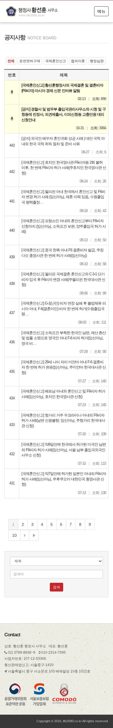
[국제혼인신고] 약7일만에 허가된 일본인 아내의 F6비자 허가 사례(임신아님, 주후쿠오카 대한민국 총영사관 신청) (63, 478)
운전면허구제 (29, 61)
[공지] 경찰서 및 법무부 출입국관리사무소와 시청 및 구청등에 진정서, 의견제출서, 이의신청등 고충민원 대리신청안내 (63, 114)
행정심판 (97, 61)
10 (14, 535)
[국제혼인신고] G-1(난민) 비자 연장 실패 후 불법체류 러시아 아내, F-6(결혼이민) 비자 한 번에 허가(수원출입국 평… (63, 308)
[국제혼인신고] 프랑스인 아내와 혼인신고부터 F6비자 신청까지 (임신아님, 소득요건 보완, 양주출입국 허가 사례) (63, 226)
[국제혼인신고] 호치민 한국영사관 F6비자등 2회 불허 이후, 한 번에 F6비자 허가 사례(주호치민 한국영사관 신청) (63, 167)
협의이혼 (78, 61)
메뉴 (101, 11)
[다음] (24, 535)
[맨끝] (34, 535)
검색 (56, 587)
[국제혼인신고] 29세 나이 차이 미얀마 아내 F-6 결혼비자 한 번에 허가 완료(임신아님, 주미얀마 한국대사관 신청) (63, 367)
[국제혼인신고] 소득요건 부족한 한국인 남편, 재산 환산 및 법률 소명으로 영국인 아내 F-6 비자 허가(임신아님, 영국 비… (63, 338)
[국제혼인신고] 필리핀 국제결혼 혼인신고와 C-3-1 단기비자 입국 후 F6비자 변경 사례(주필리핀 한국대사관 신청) (63, 279)
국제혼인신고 (55, 61)
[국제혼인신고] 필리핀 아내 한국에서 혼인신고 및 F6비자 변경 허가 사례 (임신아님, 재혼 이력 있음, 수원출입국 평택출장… (63, 196)
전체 (11, 61)
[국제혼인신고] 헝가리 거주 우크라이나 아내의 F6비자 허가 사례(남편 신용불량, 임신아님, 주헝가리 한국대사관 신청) (63, 420)
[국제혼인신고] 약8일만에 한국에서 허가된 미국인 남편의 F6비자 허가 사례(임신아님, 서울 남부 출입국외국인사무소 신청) (63, 449)
